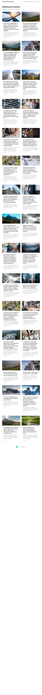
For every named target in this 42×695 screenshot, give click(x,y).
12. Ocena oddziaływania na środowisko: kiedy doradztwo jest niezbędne (10, 398)
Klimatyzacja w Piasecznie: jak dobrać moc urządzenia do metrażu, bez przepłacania (30, 286)
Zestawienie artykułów (28, 1)
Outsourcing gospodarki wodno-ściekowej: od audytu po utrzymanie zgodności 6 (10, 374)
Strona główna (37, 1)
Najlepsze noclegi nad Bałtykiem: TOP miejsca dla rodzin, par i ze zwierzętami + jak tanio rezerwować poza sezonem (30, 228)
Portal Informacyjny (8, 1)
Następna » (23, 446)
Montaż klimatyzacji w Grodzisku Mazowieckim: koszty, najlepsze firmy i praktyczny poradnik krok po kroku (30, 430)
